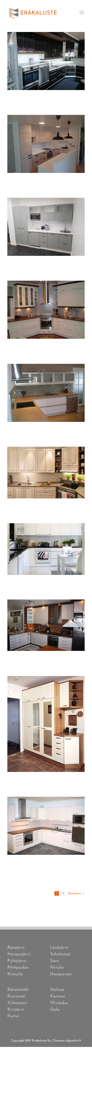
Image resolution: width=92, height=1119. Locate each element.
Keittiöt (46, 67)
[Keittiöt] (46, 61)
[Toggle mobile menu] (82, 12)
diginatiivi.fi (73, 1040)
